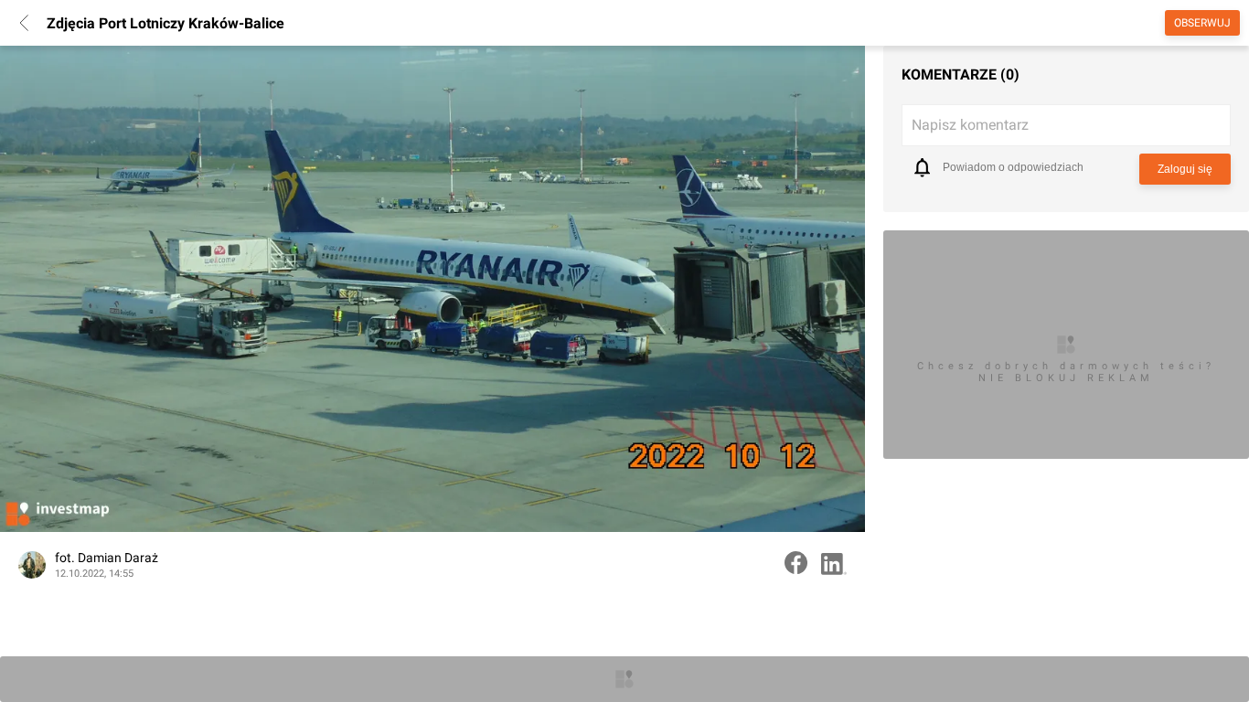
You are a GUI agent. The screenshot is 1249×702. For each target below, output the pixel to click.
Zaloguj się (1185, 169)
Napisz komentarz (970, 124)
